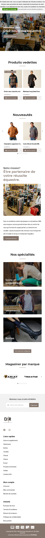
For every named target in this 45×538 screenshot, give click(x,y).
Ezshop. (34, 535)
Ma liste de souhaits (9, 494)
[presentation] (2, 131)
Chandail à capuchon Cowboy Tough (16, 144)
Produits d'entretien (9, 467)
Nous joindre (7, 521)
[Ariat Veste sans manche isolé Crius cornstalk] (13, 79)
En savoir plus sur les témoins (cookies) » (30, 9)
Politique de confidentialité (12, 517)
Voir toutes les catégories (22, 351)
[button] (3, 47)
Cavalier (6, 452)
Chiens (5, 459)
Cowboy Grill (7, 474)
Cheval (5, 455)
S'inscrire (6, 486)
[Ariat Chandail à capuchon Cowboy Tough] (13, 131)
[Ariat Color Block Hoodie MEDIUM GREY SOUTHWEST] (32, 131)
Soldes (5, 470)
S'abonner (33, 405)
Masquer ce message (9, 9)
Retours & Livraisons (10, 513)
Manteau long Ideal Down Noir (33, 91)
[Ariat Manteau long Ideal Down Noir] (32, 79)
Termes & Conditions (10, 509)
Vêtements (7, 444)
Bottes (5, 448)
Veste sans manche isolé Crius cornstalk (18, 91)
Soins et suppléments (10, 440)
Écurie (5, 463)
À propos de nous (11, 238)
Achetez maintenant (10, 36)
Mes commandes (9, 490)
